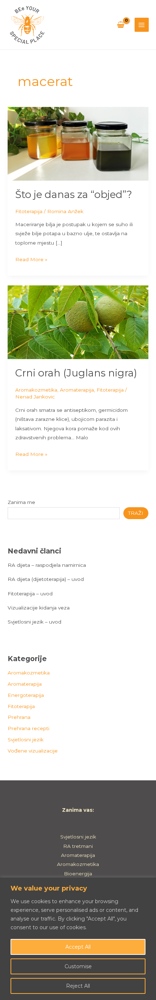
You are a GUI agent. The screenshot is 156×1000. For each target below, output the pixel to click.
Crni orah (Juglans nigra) (76, 373)
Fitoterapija (28, 211)
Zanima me (21, 502)
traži (135, 513)
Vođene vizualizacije (33, 751)
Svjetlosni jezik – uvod (34, 622)
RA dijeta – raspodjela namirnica (47, 565)
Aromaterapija (77, 390)
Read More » (31, 258)
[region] (78, 939)
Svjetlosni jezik (26, 739)
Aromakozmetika (36, 390)
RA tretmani (78, 846)
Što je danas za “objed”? (73, 195)
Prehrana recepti (28, 728)
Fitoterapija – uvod (30, 593)
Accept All (78, 947)
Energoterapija (26, 695)
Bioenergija (78, 873)
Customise (78, 966)
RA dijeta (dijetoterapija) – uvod (46, 579)
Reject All (78, 986)
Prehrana (19, 717)
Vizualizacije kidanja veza (39, 608)
